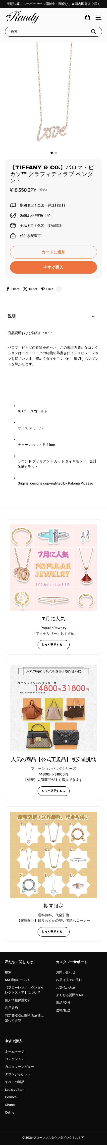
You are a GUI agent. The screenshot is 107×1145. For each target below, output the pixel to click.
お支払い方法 (65, 987)
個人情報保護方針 (18, 1000)
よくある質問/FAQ (69, 995)
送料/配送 (63, 1010)
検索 (8, 972)
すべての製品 (14, 1082)
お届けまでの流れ (69, 980)
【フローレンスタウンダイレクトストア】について (24, 990)
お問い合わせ (65, 972)
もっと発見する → (53, 644)
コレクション (14, 1059)
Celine (9, 1112)
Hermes (11, 1097)
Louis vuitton (14, 1089)
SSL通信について (17, 980)
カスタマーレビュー (19, 1066)
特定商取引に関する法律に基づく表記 (24, 1018)
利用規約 (11, 1008)
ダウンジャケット (18, 1074)
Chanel (10, 1105)
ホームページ (14, 1051)
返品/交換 (63, 1002)
